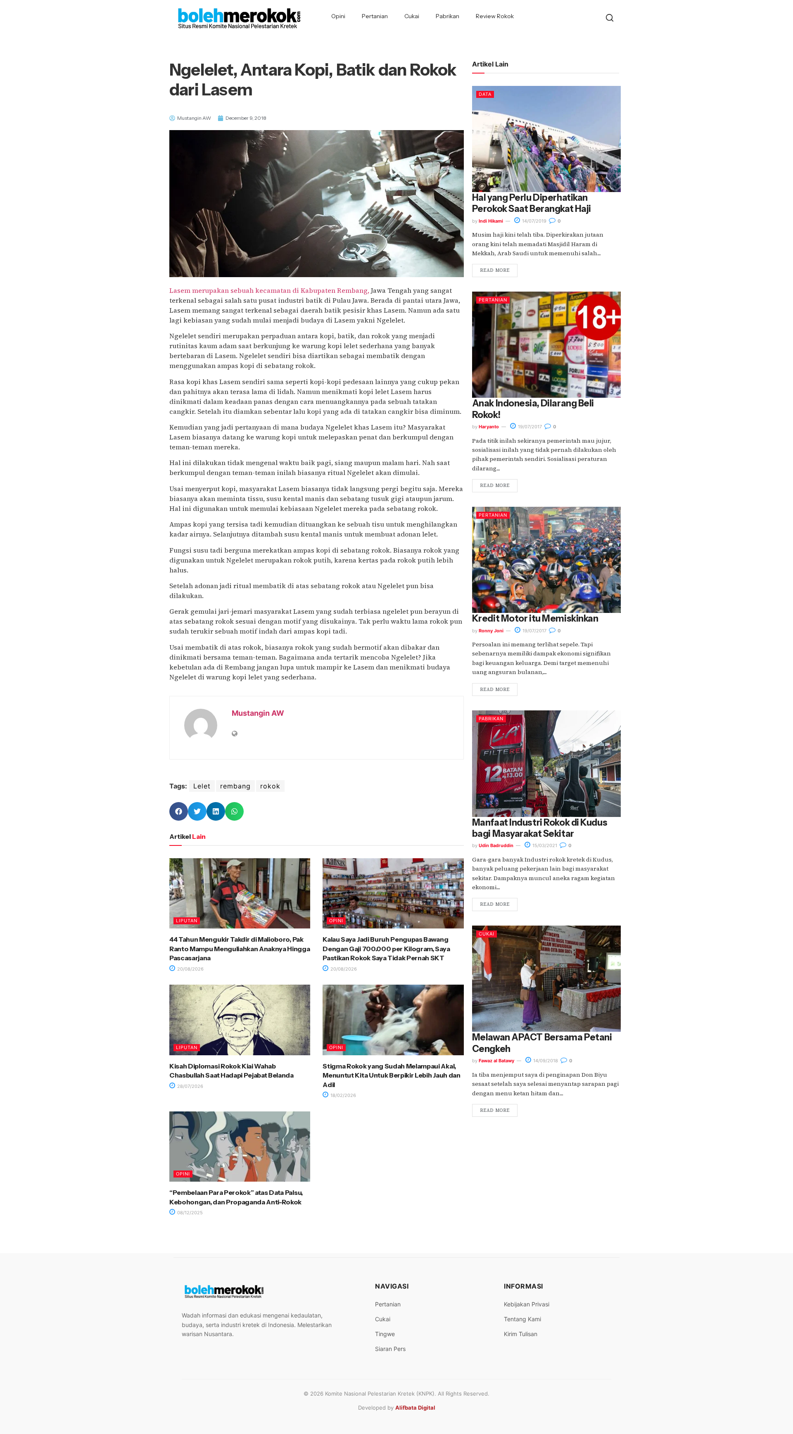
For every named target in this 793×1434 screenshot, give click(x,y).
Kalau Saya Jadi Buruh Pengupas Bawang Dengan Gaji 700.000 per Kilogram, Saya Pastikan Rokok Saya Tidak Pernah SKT (386, 948)
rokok (270, 786)
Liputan (186, 921)
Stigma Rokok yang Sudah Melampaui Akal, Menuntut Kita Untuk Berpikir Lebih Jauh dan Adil (391, 1075)
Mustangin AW (258, 713)
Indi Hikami (491, 221)
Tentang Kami (522, 1318)
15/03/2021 (544, 845)
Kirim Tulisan (520, 1333)
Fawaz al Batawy (496, 1061)
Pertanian (375, 16)
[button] (178, 811)
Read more (495, 270)
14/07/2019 (533, 221)
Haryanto (489, 427)
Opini (338, 16)
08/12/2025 (189, 1213)
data (485, 94)
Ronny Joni (491, 631)
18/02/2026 (342, 1095)
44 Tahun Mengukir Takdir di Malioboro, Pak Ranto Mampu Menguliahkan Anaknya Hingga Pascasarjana (239, 948)
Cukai (411, 16)
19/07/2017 (529, 427)
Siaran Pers (390, 1348)
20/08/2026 (190, 969)
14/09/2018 (545, 1061)
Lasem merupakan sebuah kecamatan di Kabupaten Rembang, (269, 290)
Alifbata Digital (415, 1407)
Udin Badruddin (496, 845)
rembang (235, 786)
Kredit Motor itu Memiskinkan (535, 618)
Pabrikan (447, 16)
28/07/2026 (189, 1086)
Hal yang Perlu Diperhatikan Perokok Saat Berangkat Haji (531, 203)
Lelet (202, 786)
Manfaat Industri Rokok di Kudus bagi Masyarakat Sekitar (539, 828)
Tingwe (385, 1333)
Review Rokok (495, 16)
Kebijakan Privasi (526, 1304)
